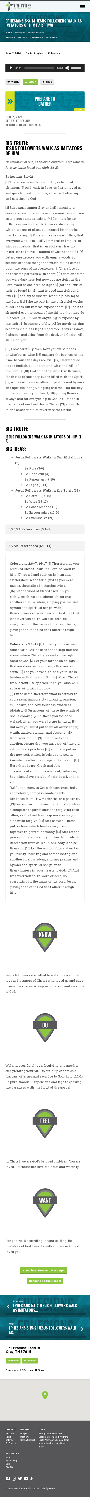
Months (51, 37)
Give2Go (9, 1467)
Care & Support (27, 1440)
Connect (11, 1429)
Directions (30, 1360)
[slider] (76, 67)
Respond (25, 1429)
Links (42, 1429)
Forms (8, 1457)
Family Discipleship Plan (51, 1433)
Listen (32, 81)
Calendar (9, 1440)
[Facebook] (7, 1478)
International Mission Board (52, 1443)
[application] (45, 68)
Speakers (36, 37)
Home (9, 32)
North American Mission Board (54, 1440)
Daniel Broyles (34, 53)
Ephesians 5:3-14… (36, 32)
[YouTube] (26, 1478)
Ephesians (54, 53)
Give (7, 1464)
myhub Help (11, 1460)
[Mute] (67, 68)
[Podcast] (31, 1479)
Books (22, 37)
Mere (52, 1488)
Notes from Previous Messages (43, 1270)
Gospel (23, 1433)
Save (48, 81)
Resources (12, 1453)
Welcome (9, 1433)
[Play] (11, 68)
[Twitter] (20, 1478)
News (8, 1437)
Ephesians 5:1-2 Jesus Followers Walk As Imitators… (45, 1308)
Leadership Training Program (53, 1437)
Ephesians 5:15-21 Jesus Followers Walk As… (42, 1330)
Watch (15, 81)
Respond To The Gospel (45, 1280)
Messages (19, 32)
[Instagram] (14, 1478)
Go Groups (10, 1443)
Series (10, 37)
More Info (13, 1360)
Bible (41, 1446)
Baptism (24, 1437)
